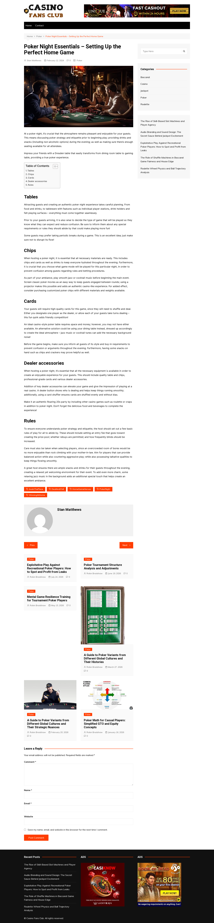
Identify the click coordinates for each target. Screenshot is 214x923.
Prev (32, 545)
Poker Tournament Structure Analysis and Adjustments (103, 566)
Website (28, 816)
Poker (79, 60)
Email (28, 803)
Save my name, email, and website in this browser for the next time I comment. (68, 829)
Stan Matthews (34, 60)
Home (28, 25)
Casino (144, 83)
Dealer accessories (37, 181)
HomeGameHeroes (81, 489)
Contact (39, 25)
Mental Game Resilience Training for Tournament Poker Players (48, 598)
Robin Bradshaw (38, 577)
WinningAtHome (37, 495)
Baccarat (145, 77)
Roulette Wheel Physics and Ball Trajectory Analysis (46, 908)
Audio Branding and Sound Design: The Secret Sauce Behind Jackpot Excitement (48, 877)
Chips (31, 174)
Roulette (144, 104)
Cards (31, 177)
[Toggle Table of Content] (54, 166)
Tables (31, 170)
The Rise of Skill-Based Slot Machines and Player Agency (49, 866)
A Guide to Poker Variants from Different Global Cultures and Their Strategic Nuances (48, 723)
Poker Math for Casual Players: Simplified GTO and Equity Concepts (104, 723)
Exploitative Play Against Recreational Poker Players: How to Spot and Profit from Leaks (49, 568)
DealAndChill (58, 489)
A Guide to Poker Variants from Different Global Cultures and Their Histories (105, 658)
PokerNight (105, 489)
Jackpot (144, 90)
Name (28, 790)
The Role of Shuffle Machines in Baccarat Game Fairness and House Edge (49, 898)
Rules (30, 185)
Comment (30, 761)
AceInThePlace (36, 489)
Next (124, 545)
